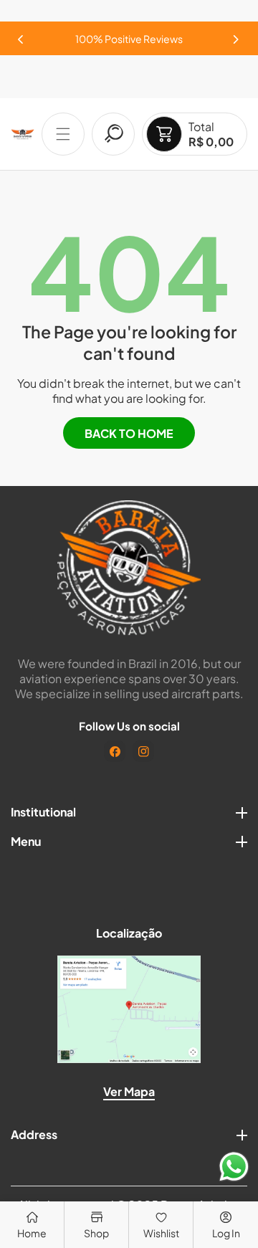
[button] (236, 35)
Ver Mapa (129, 1091)
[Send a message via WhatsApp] (234, 1166)
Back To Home (129, 433)
